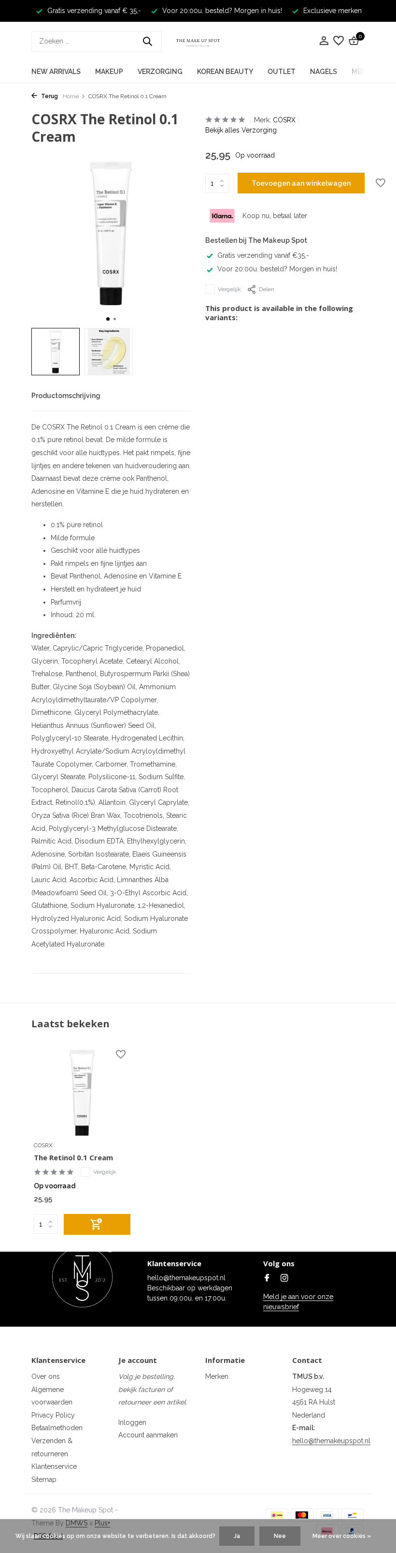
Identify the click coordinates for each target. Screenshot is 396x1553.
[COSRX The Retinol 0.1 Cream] (82, 1093)
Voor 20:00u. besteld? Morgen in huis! (277, 269)
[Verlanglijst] (338, 41)
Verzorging (160, 71)
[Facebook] (267, 1279)
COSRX (284, 120)
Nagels (323, 71)
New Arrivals (56, 71)
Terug (49, 96)
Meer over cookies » (341, 1536)
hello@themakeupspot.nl (331, 1441)
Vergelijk (229, 289)
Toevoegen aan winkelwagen (301, 183)
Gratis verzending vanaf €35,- (263, 255)
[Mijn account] (323, 41)
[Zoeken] (147, 41)
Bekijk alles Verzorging (241, 130)
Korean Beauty (225, 71)
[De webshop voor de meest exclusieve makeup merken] (198, 41)
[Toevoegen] (97, 1224)
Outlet (282, 71)
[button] (108, 319)
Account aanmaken (148, 1435)
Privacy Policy (53, 1415)
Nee (280, 1536)
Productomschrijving (65, 395)
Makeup (109, 71)
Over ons (45, 1376)
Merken (216, 1376)
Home (71, 96)
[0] (352, 41)
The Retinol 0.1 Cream (73, 1157)
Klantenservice (54, 1466)
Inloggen (132, 1422)
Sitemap (44, 1479)
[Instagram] (284, 1279)
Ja (237, 1536)
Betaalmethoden (57, 1428)
